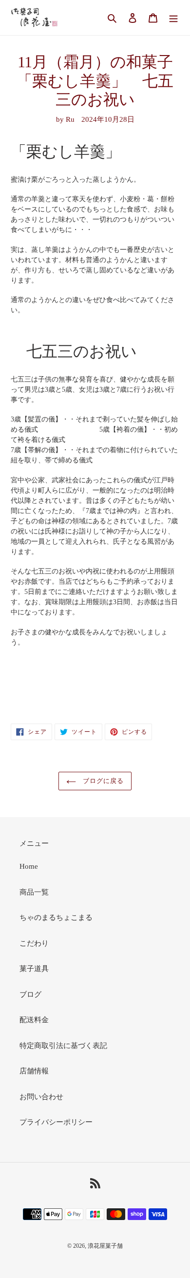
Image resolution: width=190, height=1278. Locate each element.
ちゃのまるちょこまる (56, 917)
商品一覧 (34, 892)
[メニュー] (173, 17)
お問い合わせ (41, 1097)
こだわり (34, 943)
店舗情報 (34, 1071)
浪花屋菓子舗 (105, 1245)
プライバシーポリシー (56, 1122)
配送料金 (34, 1020)
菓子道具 (34, 969)
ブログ (30, 994)
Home (28, 866)
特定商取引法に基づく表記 (63, 1045)
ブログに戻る (102, 780)
